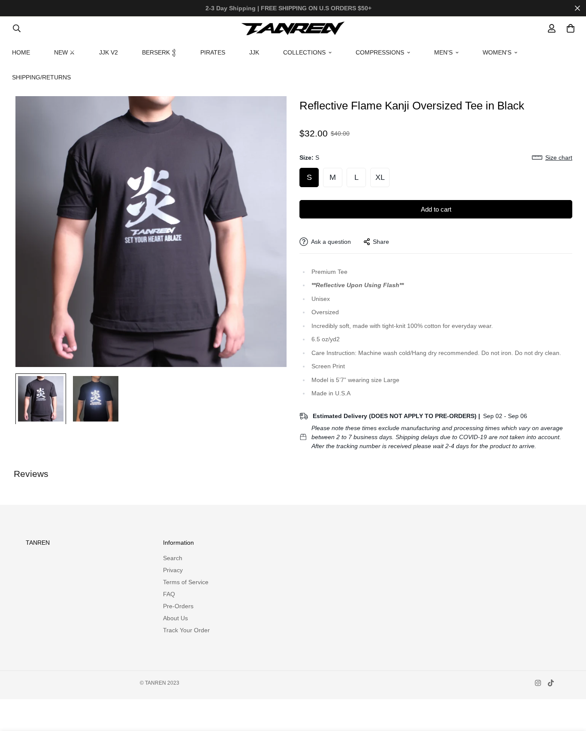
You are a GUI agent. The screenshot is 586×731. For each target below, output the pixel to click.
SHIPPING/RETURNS (41, 77)
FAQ (169, 594)
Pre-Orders (178, 606)
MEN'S (443, 52)
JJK (254, 52)
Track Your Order (186, 630)
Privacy (173, 570)
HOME (21, 52)
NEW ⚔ (64, 52)
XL (380, 177)
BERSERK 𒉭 (159, 52)
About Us (175, 618)
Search (172, 558)
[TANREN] (293, 28)
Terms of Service (185, 582)
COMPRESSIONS (380, 52)
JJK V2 (108, 52)
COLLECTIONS (304, 52)
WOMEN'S (497, 52)
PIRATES (212, 52)
